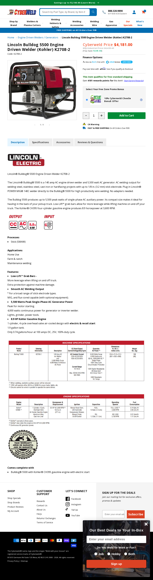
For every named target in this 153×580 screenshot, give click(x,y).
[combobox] (65, 12)
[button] (86, 115)
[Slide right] (49, 125)
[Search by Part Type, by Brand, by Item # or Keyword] (93, 12)
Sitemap (24, 561)
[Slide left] (35, 125)
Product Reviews (15, 506)
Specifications (40, 142)
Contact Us (42, 505)
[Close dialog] (146, 524)
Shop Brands (13, 502)
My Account (13, 511)
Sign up (116, 564)
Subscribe (135, 514)
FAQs (39, 514)
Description (18, 142)
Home (10, 37)
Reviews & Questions (90, 142)
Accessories (63, 142)
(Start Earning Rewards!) (134, 80)
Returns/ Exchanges (46, 518)
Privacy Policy (13, 561)
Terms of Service (45, 522)
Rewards (41, 501)
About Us (41, 509)
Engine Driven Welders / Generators (38, 37)
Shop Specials (14, 498)
